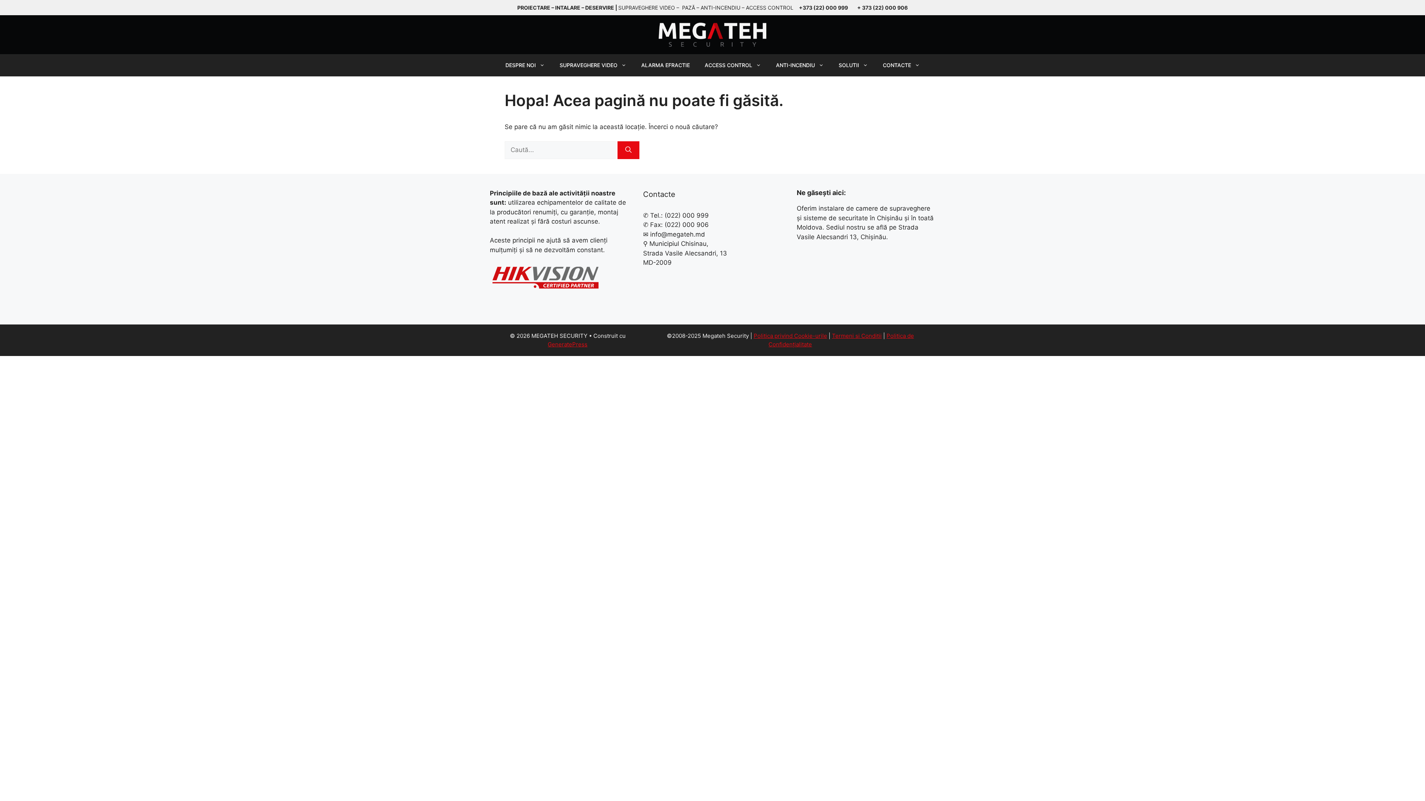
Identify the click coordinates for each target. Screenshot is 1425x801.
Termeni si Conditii (857, 335)
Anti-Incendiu (795, 65)
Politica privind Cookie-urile (790, 335)
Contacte (897, 65)
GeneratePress (567, 344)
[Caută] (628, 150)
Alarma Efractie (665, 65)
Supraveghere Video (589, 65)
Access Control (728, 65)
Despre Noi (520, 65)
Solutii (849, 65)
